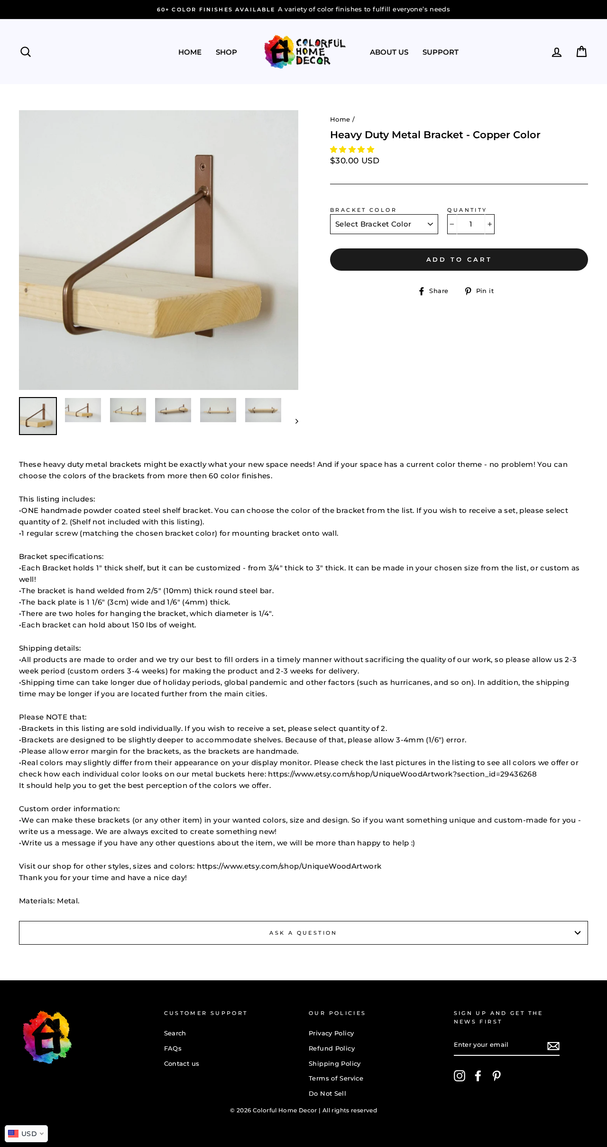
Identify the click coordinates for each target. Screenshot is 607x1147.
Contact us (182, 1063)
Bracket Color (363, 210)
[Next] (292, 421)
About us (389, 52)
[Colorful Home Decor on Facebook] (478, 1075)
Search (175, 1033)
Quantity (467, 210)
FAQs (173, 1048)
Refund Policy (332, 1048)
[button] (353, 149)
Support (441, 52)
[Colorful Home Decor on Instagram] (459, 1075)
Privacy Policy (331, 1033)
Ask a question (303, 932)
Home (190, 52)
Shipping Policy (335, 1063)
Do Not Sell (327, 1093)
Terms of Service (336, 1078)
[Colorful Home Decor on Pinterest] (496, 1075)
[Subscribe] (553, 1046)
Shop (226, 52)
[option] (158, 250)
